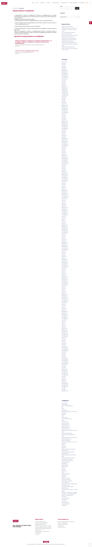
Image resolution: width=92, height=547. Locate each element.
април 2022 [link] (64, 135)
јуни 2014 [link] (64, 271)
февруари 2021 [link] (65, 155)
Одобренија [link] (21, 8)
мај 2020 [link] (63, 168)
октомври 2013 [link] (65, 282)
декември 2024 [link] (65, 90)
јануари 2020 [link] (64, 174)
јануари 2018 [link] (64, 209)
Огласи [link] (63, 472)
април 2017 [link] (64, 222)
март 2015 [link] (64, 258)
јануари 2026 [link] (64, 72)
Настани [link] (63, 469)
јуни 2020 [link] (64, 167)
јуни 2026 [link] (64, 64)
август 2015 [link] (64, 250)
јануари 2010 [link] (64, 346)
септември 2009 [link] (65, 350)
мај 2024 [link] (63, 100)
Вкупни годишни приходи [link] (67, 433)
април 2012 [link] (64, 308)
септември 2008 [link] (65, 363)
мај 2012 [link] (63, 307)
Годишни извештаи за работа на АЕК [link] (69, 437)
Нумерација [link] (64, 470)
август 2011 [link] (64, 320)
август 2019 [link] (64, 181)
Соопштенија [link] (64, 499)
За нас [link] (37, 2)
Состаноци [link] (64, 501)
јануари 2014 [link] (64, 278)
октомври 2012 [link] (65, 299)
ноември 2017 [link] (65, 211)
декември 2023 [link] (65, 108)
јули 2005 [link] (64, 387)
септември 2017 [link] (65, 214)
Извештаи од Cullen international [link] (68, 449)
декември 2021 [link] (65, 141)
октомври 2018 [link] (65, 196)
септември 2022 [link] (65, 128)
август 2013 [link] (64, 285)
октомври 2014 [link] (65, 265)
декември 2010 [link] (65, 331)
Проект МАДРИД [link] (65, 482)
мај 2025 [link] (63, 83)
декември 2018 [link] (65, 193)
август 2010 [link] (64, 337)
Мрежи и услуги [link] (65, 466)
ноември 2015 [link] (65, 246)
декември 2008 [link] (65, 359)
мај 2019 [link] (63, 186)
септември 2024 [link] (65, 95)
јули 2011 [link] (64, 321)
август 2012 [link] (64, 302)
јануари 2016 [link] (64, 243)
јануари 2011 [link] (64, 330)
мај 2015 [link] (63, 255)
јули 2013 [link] (64, 286)
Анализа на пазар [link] (64, 2)
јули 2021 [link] (64, 148)
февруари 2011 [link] (65, 328)
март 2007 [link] (64, 380)
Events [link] (63, 408)
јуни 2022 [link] (64, 132)
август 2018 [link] (64, 199)
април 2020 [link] (64, 170)
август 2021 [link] (64, 147)
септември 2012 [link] (65, 301)
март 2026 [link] (64, 69)
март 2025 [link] (64, 86)
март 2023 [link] (64, 119)
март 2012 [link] (64, 310)
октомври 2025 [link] (65, 76)
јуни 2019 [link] (64, 184)
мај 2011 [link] (63, 324)
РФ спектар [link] (64, 496)
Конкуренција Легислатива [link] (67, 459)
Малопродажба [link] (65, 465)
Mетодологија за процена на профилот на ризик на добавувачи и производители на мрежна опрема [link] (69, 38)
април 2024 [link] (64, 102)
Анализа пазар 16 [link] (65, 427)
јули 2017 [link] (64, 217)
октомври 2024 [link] (65, 93)
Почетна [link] (33, 2)
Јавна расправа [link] (65, 453)
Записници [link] (64, 446)
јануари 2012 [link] (64, 312)
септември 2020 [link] (65, 162)
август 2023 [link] (64, 113)
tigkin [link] (63, 420)
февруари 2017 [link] (65, 224)
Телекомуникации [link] (55, 2)
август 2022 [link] (64, 129)
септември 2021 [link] (65, 145)
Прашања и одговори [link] (66, 479)
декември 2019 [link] (65, 175)
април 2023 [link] (64, 118)
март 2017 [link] (64, 223)
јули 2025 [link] (64, 80)
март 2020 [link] (64, 171)
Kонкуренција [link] (64, 410)
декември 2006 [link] (65, 383)
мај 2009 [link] (63, 356)
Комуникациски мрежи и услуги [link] (68, 457)
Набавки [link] (63, 467)
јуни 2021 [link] (64, 149)
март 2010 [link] (64, 344)
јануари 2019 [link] (64, 191)
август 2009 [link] (64, 351)
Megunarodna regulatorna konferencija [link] (69, 411)
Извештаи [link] (64, 447)
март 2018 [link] (64, 206)
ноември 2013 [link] (65, 281)
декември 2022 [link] (65, 123)
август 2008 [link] (64, 364)
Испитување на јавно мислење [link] (68, 452)
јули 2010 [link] (64, 338)
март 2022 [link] (64, 136)
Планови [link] (63, 476)
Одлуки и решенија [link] (66, 473)
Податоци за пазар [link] (66, 478)
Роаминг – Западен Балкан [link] (67, 495)
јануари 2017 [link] (64, 226)
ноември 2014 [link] (65, 263)
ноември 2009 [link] (65, 347)
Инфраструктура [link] (65, 450)
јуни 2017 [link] (64, 219)
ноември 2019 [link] (65, 177)
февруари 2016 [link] (65, 242)
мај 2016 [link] (63, 237)
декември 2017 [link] (65, 210)
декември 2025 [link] (65, 73)
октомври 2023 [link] (65, 111)
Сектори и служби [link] (65, 498)
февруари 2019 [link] (65, 190)
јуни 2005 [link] (64, 389)
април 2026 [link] (64, 67)
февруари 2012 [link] (65, 311)
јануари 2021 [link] (64, 157)
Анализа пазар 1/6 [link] (65, 424)
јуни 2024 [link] (64, 99)
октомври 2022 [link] (65, 126)
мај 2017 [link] (63, 220)
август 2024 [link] (64, 96)
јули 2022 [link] (64, 131)
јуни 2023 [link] (64, 116)
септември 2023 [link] (65, 112)
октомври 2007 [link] (65, 373)
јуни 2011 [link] (64, 323)
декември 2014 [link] (65, 262)
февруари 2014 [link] (65, 276)
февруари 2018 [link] (65, 207)
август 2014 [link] (64, 268)
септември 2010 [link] (65, 336)
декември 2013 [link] (65, 279)
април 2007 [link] (64, 379)
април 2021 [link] (64, 152)
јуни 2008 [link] (64, 367)
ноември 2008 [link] (65, 360)
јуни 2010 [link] (64, 340)
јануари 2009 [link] (64, 357)
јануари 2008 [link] (64, 369)
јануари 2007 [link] (64, 382)
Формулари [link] (64, 505)
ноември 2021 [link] (65, 142)
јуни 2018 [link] (64, 201)
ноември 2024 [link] (65, 92)
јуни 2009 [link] (64, 354)
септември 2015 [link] (65, 249)
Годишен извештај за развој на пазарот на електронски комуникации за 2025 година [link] (69, 48)
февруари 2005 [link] (65, 390)
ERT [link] (62, 407)
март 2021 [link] (64, 154)
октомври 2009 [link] (65, 349)
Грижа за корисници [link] (73, 2)
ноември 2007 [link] (65, 372)
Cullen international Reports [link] (67, 405)
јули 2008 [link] (64, 366)
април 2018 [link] (64, 204)
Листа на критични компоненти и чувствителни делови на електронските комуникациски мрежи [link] (69, 34)
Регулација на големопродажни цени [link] (69, 483)
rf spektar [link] (64, 414)
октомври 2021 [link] (65, 144)
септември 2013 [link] (65, 284)
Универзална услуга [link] (66, 503)
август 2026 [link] (64, 61)
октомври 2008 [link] (65, 362)
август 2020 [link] (64, 164)
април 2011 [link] (64, 325)
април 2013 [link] (64, 291)
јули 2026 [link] (64, 63)
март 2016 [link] (64, 240)
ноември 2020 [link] (65, 160)
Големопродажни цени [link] (66, 439)
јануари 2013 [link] (64, 295)
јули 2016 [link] (64, 235)
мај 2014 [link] (63, 272)
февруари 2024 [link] (65, 105)
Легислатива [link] (64, 463)
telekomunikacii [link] (65, 417)
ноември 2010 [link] (65, 333)
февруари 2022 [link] (65, 138)
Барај (61, 6)
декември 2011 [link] (65, 314)
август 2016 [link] (64, 233)
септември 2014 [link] (65, 266)
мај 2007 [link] (63, 377)
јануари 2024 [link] (64, 106)
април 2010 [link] (64, 343)
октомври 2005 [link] (65, 386)
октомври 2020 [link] (65, 161)
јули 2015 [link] (64, 252)
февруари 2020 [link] (65, 173)
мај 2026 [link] (63, 66)
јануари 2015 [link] (64, 261)
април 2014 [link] (64, 274)
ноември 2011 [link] (65, 315)
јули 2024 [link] (64, 98)
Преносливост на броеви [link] (67, 480)
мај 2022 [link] (63, 134)
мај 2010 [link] (63, 341)
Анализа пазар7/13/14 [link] (66, 428)
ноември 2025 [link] (65, 74)
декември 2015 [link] (65, 245)
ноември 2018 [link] (65, 194)
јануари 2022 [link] (64, 139)
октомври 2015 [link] (65, 248)
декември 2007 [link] (65, 370)
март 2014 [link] (64, 275)
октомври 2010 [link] (65, 334)
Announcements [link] (65, 404)
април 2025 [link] (64, 85)
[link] (90, 22)
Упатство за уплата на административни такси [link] (26, 50)
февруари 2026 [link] (65, 70)
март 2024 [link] (64, 103)
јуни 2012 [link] (64, 305)
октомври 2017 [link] (65, 213)
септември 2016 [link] (65, 232)
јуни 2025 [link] (64, 82)
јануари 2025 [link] (64, 89)
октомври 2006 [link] (65, 385)
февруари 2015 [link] (65, 259)
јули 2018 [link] (64, 200)
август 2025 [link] (64, 79)
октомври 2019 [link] (65, 178)
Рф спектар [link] (48, 2)
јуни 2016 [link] (64, 236)
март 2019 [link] (64, 188)
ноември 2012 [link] (65, 298)
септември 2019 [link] (65, 180)
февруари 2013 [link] (65, 294)
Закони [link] (63, 444)
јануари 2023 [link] (64, 122)
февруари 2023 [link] (65, 121)
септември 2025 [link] (65, 77)
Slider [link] (63, 415)
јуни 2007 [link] (64, 376)
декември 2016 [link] (65, 227)
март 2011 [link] (64, 327)
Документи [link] (42, 2)
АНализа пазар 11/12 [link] (66, 426)
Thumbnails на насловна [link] (67, 418)
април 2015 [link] (64, 256)
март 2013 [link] (64, 292)
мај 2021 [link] (63, 151)
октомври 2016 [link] (65, 230)
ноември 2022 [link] (65, 125)
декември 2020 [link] (65, 158)
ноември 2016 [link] (65, 229)
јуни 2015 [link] (64, 253)
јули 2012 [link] (64, 304)
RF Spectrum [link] (64, 413)
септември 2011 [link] (65, 318)
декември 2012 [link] (65, 297)
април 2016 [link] (64, 239)
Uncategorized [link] (65, 421)
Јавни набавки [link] (82, 2)
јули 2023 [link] (64, 115)
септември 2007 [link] (65, 374)
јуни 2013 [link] (64, 288)
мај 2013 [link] (63, 289)
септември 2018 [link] (65, 197)
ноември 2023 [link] (65, 109)
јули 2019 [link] (64, 183)
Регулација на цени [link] (66, 485)
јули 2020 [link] (64, 165)
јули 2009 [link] (64, 353)
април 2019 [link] (64, 187)
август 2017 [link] (64, 216)
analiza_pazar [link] (64, 402)
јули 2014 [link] (64, 269)
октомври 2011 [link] (65, 317)
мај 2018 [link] (63, 203)
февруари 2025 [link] (65, 87)
